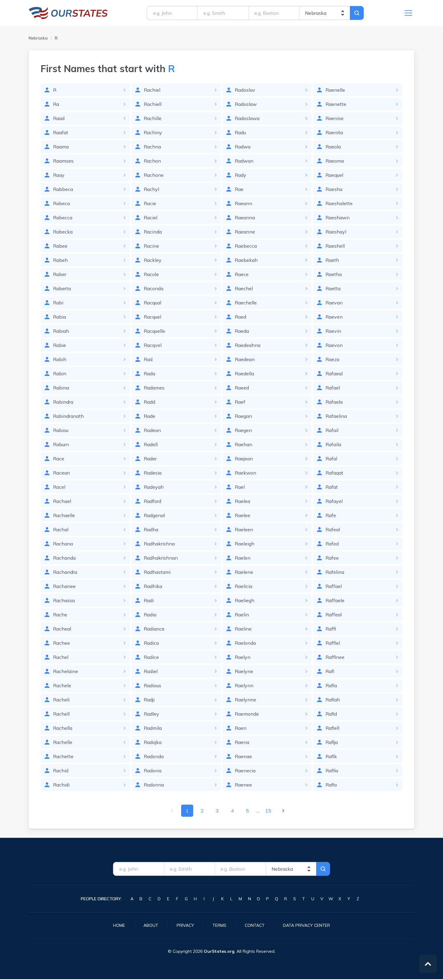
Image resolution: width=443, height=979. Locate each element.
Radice (151, 657)
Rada (149, 373)
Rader (150, 459)
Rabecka (63, 232)
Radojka (153, 742)
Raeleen (244, 529)
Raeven (334, 317)
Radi (149, 600)
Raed (240, 317)
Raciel (150, 218)
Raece (242, 274)
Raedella (244, 373)
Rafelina (334, 572)
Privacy (185, 925)
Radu (240, 132)
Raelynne (245, 700)
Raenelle (335, 90)
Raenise (334, 118)
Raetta (333, 288)
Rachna (152, 147)
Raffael (333, 586)
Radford (152, 501)
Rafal (331, 459)
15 (268, 811)
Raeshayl (335, 232)
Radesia (153, 473)
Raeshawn (337, 218)
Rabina (61, 388)
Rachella (62, 728)
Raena (242, 742)
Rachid (60, 771)
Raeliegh (244, 600)
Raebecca (246, 246)
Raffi (330, 629)
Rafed (332, 544)
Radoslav (245, 90)
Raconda (153, 288)
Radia (150, 615)
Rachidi (61, 785)
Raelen (242, 558)
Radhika (153, 586)
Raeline (243, 629)
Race (58, 459)
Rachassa (64, 600)
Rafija (331, 742)
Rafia (331, 685)
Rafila (331, 771)
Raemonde (247, 714)
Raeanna (245, 218)
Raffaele (334, 600)
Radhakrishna (159, 544)
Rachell (61, 714)
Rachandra (65, 572)
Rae (239, 189)
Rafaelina (336, 416)
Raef (240, 402)
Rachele (62, 685)
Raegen (243, 430)
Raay (58, 175)
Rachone (154, 175)
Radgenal (154, 515)
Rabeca (61, 203)
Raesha (333, 189)
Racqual (152, 303)
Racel (59, 487)
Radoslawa (247, 118)
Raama (61, 147)
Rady (240, 175)
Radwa (242, 147)
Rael (240, 487)
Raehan (243, 444)
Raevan (334, 303)
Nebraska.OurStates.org (68, 13)
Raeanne (245, 232)
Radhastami (157, 572)
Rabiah (61, 331)
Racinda (153, 232)
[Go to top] (428, 964)
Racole (151, 274)
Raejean (244, 459)
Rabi (58, 303)
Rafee (332, 558)
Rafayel (334, 501)
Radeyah (154, 487)
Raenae (243, 756)
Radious (152, 685)
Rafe (330, 515)
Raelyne (244, 671)
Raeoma (334, 161)
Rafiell (332, 728)
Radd (149, 402)
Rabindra (63, 402)
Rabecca (62, 218)
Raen (241, 728)
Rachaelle (64, 515)
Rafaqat (334, 473)
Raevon (334, 345)
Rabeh (60, 260)
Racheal (62, 629)
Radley (151, 714)
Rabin (59, 373)
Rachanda (64, 558)
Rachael (62, 501)
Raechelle (246, 303)
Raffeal (333, 615)
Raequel (334, 175)
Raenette (335, 104)
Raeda (242, 331)
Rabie (59, 345)
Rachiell (153, 104)
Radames (154, 388)
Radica (151, 643)
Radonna (154, 785)
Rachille (153, 118)
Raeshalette (339, 203)
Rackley (153, 260)
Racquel (152, 317)
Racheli (61, 700)
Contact (255, 925)
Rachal (60, 529)
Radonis (153, 771)
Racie (150, 203)
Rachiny (153, 132)
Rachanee (64, 586)
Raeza (332, 359)
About (150, 925)
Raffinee (334, 657)
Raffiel (332, 643)
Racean (61, 473)
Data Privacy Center (306, 925)
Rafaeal (334, 373)
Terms (219, 925)
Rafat (331, 487)
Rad (148, 359)
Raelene (244, 572)
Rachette (63, 756)
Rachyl (151, 189)
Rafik (331, 756)
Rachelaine (65, 671)
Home (119, 925)
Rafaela (334, 402)
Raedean (245, 359)
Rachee (61, 643)
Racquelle (154, 331)
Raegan (243, 416)
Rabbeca (63, 189)
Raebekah (246, 260)
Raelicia (243, 586)
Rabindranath (68, 416)
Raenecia (245, 771)
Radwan (244, 161)
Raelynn (244, 685)
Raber (59, 274)
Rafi (329, 671)
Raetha (333, 274)
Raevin (333, 331)
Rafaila (333, 444)
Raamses (63, 161)
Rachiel (152, 90)
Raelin (242, 615)
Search (357, 13)
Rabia (59, 317)
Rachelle (62, 742)
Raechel (244, 288)
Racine (151, 246)
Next (283, 811)
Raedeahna (247, 345)
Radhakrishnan (161, 558)
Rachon (152, 161)
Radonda (154, 756)
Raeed (242, 388)
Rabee (60, 246)
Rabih (59, 359)
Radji (149, 700)
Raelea (242, 501)
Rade (149, 416)
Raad (58, 118)
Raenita (334, 132)
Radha (151, 529)
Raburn (61, 444)
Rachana (63, 544)
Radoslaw (246, 104)
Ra (56, 104)
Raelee (242, 515)
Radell (151, 444)
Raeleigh (244, 544)
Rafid (331, 714)
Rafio (331, 785)
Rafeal (332, 529)
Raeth (332, 260)
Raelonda (245, 643)
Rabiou (60, 430)
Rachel (60, 657)
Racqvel (153, 345)
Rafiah (332, 700)
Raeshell (335, 246)
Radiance (154, 629)
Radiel (151, 671)
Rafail (331, 430)
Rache (60, 615)
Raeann (243, 203)
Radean (152, 430)
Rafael (332, 388)
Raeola (333, 147)
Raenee (243, 785)
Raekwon (245, 473)
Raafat (60, 132)
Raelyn (242, 657)
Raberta (62, 288)
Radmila (153, 728)
